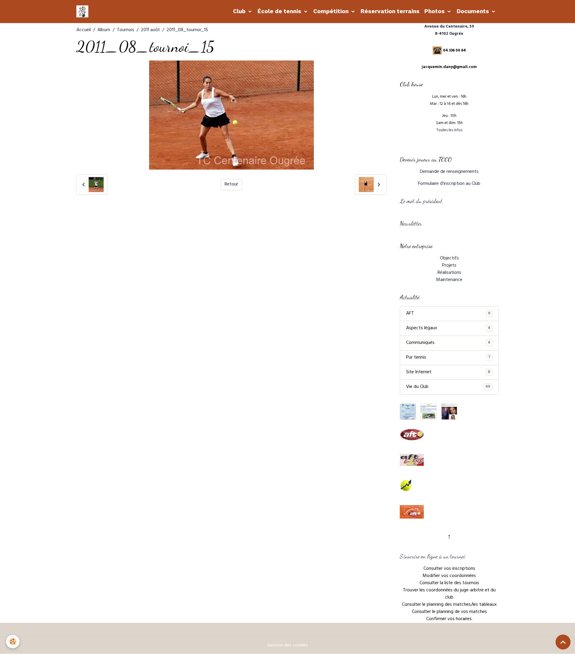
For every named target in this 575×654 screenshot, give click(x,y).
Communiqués (448, 343)
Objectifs (449, 258)
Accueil (83, 30)
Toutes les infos (449, 130)
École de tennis (280, 11)
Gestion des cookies (287, 645)
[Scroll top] (563, 642)
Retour (231, 184)
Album (103, 30)
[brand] (83, 11)
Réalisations (449, 272)
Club (240, 11)
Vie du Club (448, 387)
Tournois (125, 30)
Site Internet (448, 372)
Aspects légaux (448, 328)
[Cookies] (12, 641)
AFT (448, 313)
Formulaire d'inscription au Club (449, 183)
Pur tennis (448, 357)
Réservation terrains (390, 11)
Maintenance (449, 280)
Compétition (331, 11)
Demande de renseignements (449, 171)
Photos (435, 11)
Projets (449, 265)
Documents (474, 11)
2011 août (150, 30)
